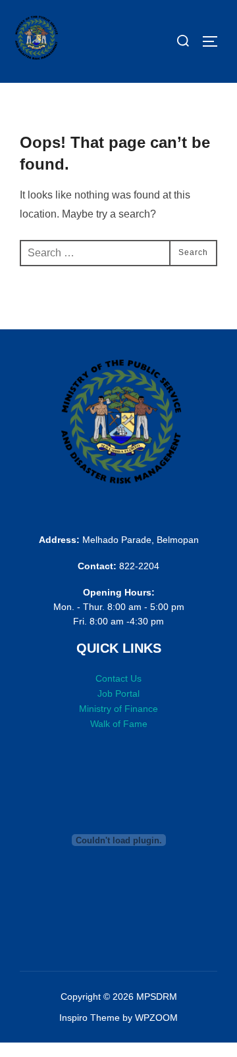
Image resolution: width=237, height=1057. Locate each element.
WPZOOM (156, 1017)
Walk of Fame (118, 723)
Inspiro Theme (89, 1017)
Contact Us (118, 678)
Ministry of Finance (118, 708)
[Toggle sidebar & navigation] (214, 41)
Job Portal (118, 693)
